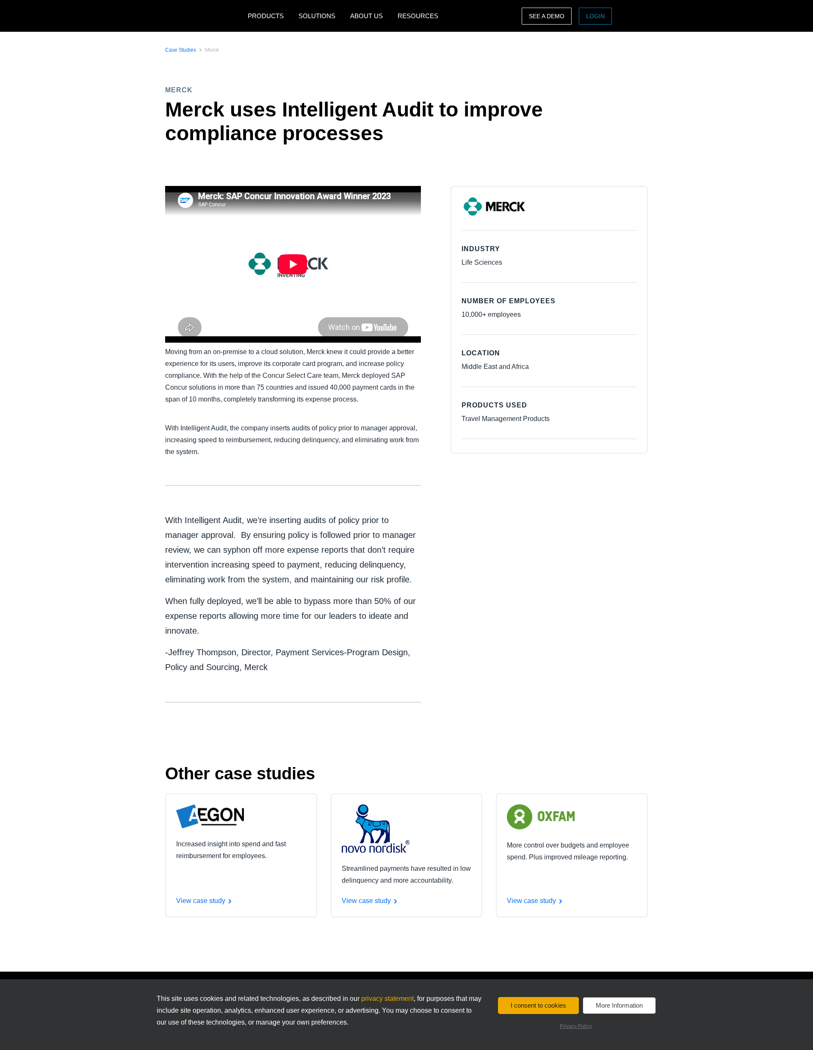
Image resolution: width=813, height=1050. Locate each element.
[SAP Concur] (204, 16)
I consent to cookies (538, 1005)
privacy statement (387, 998)
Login (595, 16)
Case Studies (180, 50)
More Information (619, 1005)
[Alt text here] (210, 815)
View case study (200, 900)
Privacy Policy (576, 1026)
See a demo (546, 16)
